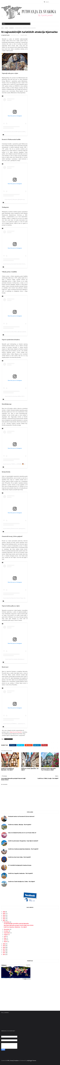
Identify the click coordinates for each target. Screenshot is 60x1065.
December (7, 922)
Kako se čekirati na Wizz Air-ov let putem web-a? (22, 832)
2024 (4, 915)
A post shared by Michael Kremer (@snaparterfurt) (15, 528)
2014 (4, 954)
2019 (4, 945)
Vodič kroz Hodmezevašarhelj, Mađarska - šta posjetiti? (23, 849)
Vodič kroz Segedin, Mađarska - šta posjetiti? (20, 873)
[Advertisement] (30, 997)
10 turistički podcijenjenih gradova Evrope (19, 865)
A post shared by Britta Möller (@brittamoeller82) (14, 331)
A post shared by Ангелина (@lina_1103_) (15, 396)
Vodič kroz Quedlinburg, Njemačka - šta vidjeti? (7, 769)
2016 (4, 951)
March (6, 941)
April (5, 940)
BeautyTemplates (14, 1060)
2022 (4, 918)
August (6, 934)
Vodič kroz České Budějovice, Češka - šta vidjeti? (21, 881)
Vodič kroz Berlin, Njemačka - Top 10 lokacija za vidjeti (48, 769)
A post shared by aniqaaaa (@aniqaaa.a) (14, 659)
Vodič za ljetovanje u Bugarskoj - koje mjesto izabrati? (23, 841)
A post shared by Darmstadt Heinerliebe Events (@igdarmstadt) (18, 264)
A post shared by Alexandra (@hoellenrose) (15, 199)
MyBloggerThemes (31, 1060)
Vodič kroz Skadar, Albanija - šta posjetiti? (19, 824)
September (7, 932)
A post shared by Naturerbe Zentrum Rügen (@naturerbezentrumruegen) (20, 598)
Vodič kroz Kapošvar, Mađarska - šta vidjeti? (15, 927)
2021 (4, 920)
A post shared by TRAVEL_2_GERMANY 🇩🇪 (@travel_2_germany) (18, 464)
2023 (4, 917)
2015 (4, 952)
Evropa (6, 739)
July (5, 936)
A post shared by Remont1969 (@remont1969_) (15, 131)
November (7, 929)
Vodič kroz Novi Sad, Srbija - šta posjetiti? (19, 857)
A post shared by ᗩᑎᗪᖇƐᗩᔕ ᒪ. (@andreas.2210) (14, 723)
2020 (4, 944)
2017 (4, 949)
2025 (4, 913)
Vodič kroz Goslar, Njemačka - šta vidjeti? (29, 769)
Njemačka (10, 739)
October (6, 931)
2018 (4, 947)
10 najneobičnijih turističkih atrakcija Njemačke (16, 923)
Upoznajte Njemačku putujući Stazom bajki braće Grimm (18, 925)
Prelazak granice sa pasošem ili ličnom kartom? (21, 816)
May (5, 938)
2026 (4, 911)
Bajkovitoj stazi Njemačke (16, 732)
